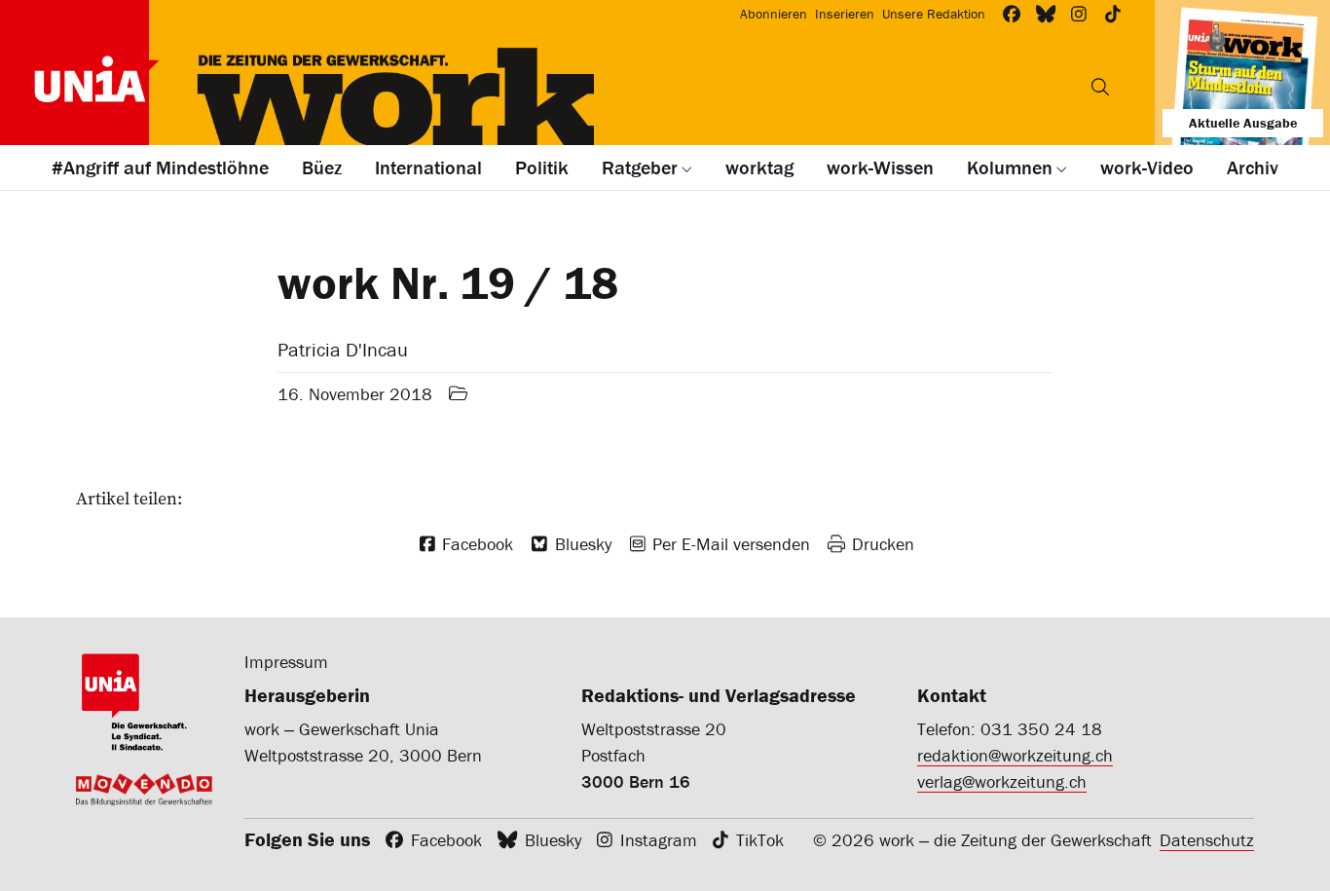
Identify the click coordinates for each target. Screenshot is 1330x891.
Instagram (658, 840)
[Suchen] (1100, 86)
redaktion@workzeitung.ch (1015, 755)
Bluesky (553, 840)
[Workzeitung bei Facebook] (1012, 14)
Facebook (446, 840)
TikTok (760, 840)
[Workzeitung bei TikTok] (1113, 14)
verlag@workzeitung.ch (1002, 781)
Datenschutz (1207, 840)
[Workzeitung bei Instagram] (1079, 14)
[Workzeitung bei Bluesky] (1046, 14)
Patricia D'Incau (342, 349)
